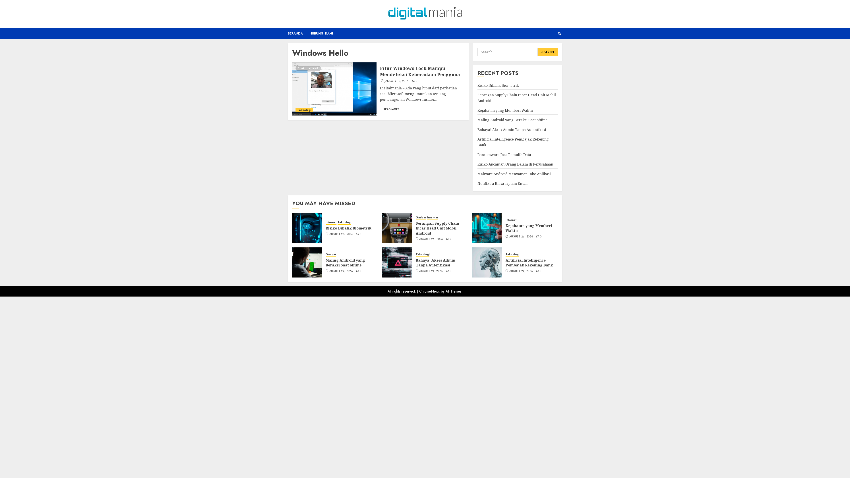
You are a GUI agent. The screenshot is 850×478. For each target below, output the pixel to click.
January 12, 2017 (396, 81)
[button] (559, 33)
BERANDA (295, 33)
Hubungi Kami (321, 33)
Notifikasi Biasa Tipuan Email (502, 183)
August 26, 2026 (341, 234)
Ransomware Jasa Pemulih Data (504, 154)
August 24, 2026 (341, 271)
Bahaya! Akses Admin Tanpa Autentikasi (511, 129)
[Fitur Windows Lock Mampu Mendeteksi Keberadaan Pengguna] (334, 89)
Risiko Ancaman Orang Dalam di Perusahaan (515, 164)
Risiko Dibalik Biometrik (498, 85)
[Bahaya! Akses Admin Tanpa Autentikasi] (397, 262)
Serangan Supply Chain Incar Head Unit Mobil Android (437, 228)
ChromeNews (429, 291)
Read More (391, 109)
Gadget (421, 218)
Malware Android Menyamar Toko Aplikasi (514, 174)
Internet (331, 222)
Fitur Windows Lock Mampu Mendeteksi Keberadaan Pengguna (420, 71)
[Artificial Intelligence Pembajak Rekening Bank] (487, 262)
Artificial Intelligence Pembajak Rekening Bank (529, 263)
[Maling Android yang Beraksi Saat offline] (307, 262)
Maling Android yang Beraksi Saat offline (512, 120)
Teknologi (304, 110)
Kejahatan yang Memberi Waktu (505, 110)
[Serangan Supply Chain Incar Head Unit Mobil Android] (397, 228)
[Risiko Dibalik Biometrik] (307, 228)
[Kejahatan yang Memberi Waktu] (487, 228)
